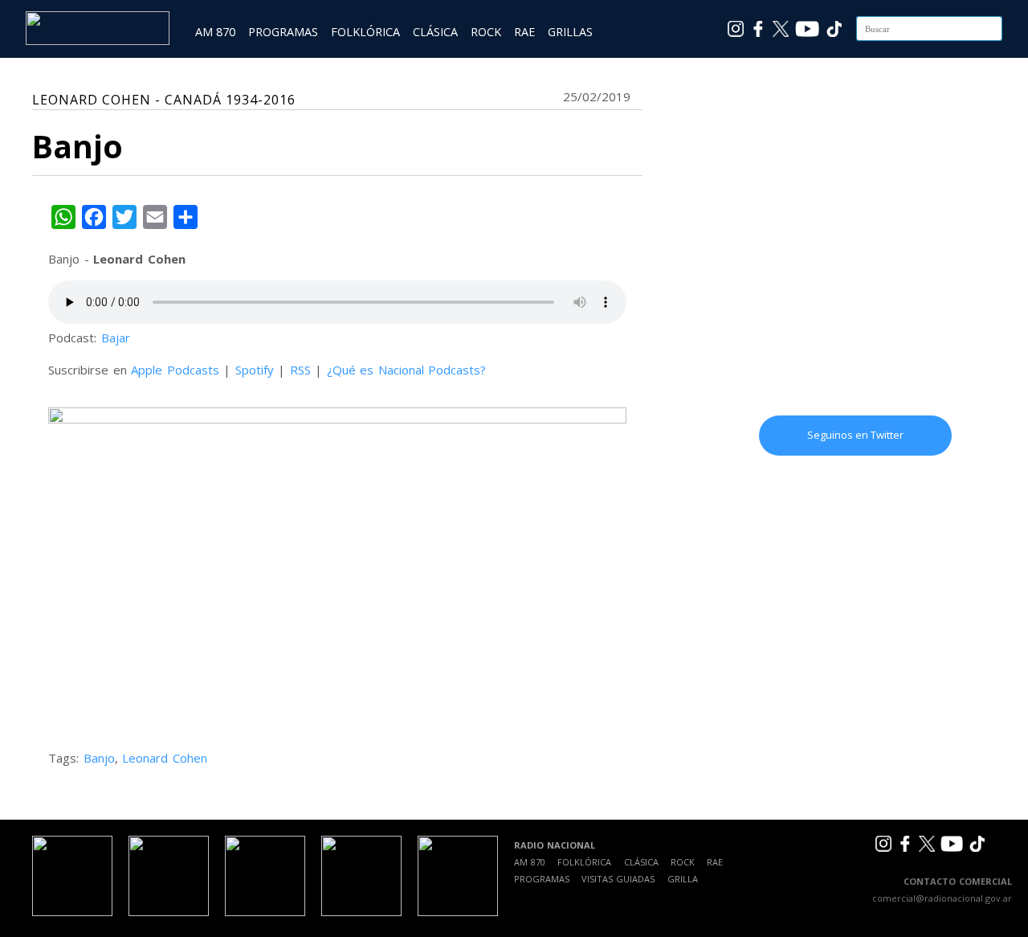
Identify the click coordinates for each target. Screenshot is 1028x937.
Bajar (115, 337)
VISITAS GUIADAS (618, 879)
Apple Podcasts (175, 370)
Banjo (99, 758)
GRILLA (682, 879)
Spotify (254, 370)
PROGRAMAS (283, 31)
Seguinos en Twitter (855, 435)
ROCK (486, 31)
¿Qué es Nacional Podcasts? (407, 370)
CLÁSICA (435, 31)
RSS (300, 370)
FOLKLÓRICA (365, 31)
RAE (524, 31)
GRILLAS (570, 31)
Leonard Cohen (164, 758)
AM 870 (215, 31)
